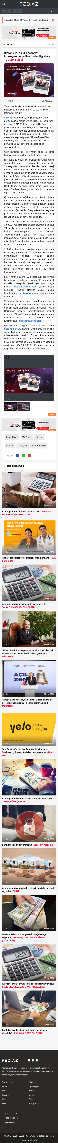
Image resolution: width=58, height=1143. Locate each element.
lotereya (39, 437)
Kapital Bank (12, 437)
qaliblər (10, 445)
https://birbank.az (30, 293)
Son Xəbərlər (7, 1082)
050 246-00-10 (12, 1118)
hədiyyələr (23, 445)
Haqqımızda (34, 1103)
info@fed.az (10, 1122)
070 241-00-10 (11, 1113)
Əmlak (31, 1095)
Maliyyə (32, 1082)
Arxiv (4, 1103)
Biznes (4, 1086)
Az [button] (52, 11)
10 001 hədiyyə (39, 445)
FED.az (8, 117)
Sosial (4, 1090)
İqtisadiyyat (34, 1086)
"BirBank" (26, 437)
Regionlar (6, 1095)
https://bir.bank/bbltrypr (25, 286)
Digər (4, 1099)
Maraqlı (32, 1090)
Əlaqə (31, 1099)
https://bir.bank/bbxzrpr (30, 321)
